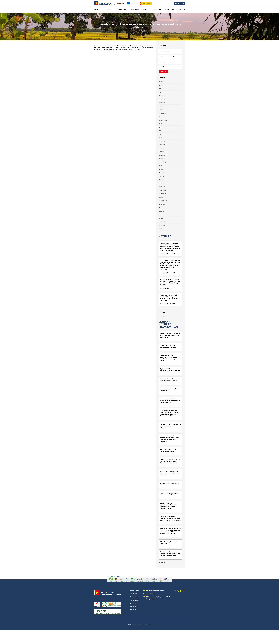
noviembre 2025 (163, 113)
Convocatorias (169, 9)
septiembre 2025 (163, 120)
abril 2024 (161, 179)
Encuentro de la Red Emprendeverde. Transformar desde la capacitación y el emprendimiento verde (169, 505)
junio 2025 (161, 130)
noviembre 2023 (163, 193)
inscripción (125, 49)
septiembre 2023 (163, 200)
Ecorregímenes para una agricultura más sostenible (168, 346)
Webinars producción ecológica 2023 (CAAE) (169, 389)
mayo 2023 (161, 214)
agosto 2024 (162, 165)
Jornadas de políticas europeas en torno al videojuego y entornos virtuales (170, 425)
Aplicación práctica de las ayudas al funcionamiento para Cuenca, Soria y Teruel (170, 335)
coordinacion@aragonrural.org (155, 590)
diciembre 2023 (163, 190)
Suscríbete (162, 562)
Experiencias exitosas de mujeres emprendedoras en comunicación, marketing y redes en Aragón (170, 553)
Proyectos (146, 9)
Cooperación (157, 9)
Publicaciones (122, 9)
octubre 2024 (162, 158)
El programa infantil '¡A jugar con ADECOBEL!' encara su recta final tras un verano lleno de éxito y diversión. (170, 282)
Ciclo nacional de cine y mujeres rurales (169, 484)
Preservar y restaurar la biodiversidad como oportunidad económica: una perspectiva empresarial (169, 438)
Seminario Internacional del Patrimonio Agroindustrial (168, 450)
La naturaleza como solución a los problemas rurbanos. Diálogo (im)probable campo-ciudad (170, 461)
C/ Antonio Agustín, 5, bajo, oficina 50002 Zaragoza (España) (158, 598)
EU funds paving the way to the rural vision (169, 542)
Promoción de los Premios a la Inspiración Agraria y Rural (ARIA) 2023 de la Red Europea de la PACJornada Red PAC (170, 413)
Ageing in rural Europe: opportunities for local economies (170, 369)
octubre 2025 (162, 116)
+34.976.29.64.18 (151, 594)
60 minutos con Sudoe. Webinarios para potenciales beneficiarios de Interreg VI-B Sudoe (169, 358)
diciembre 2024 (163, 151)
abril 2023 (161, 218)
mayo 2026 (161, 92)
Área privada (180, 3)
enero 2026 (161, 106)
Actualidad (110, 9)
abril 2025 (161, 137)
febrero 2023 (162, 225)
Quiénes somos (98, 9)
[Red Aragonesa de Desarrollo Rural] (104, 5)
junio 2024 (161, 172)
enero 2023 (161, 228)
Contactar (182, 9)
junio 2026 (161, 88)
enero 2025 (161, 148)
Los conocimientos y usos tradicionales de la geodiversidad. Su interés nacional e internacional (170, 518)
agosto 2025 (162, 123)
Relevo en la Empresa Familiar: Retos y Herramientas (169, 494)
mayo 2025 (161, 134)
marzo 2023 (162, 221)
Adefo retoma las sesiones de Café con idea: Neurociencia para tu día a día (170, 473)
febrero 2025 (162, 144)
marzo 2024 (162, 183)
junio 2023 (161, 211)
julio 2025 (161, 127)
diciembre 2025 (163, 109)
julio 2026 (161, 85)
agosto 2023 (162, 204)
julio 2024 (161, 169)
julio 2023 (161, 207)
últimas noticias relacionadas (169, 324)
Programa (150, 47)
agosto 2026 (162, 81)
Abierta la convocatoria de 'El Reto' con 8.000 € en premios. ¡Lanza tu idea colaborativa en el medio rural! (169, 297)
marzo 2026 (162, 99)
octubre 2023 (162, 197)
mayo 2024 (161, 176)
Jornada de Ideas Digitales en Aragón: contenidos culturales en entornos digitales (170, 400)
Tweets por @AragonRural (165, 316)
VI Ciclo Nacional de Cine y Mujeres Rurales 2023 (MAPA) (169, 379)
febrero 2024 (162, 186)
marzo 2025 (162, 141)
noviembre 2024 (163, 155)
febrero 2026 (162, 102)
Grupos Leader (134, 9)
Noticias (165, 236)
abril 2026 (161, 95)
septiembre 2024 (163, 162)
